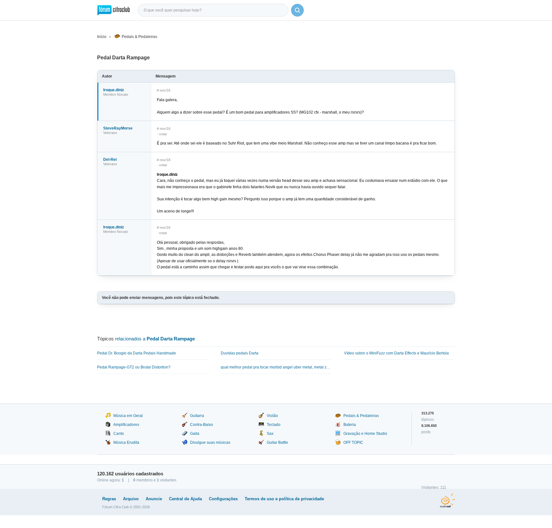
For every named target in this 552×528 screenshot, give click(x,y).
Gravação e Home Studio (365, 433)
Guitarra (197, 415)
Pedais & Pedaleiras (139, 36)
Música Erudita (126, 442)
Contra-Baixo (201, 424)
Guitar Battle (277, 442)
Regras (109, 498)
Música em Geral (128, 415)
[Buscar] (297, 10)
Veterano (110, 133)
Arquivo (131, 498)
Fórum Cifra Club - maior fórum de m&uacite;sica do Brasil (113, 10)
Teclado (273, 424)
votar (163, 134)
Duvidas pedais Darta (239, 353)
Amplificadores (126, 424)
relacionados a (155, 338)
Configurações (223, 498)
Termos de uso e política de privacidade (284, 498)
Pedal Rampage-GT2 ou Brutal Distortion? (134, 367)
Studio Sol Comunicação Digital (447, 501)
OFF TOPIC (353, 442)
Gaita (194, 433)
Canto (118, 433)
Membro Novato (115, 94)
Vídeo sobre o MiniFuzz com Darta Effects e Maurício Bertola (396, 353)
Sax (270, 433)
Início (101, 36)
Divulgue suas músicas (210, 442)
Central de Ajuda (185, 498)
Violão (272, 415)
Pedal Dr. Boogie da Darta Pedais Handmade (136, 353)
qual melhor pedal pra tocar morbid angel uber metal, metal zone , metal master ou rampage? (276, 367)
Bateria (349, 424)
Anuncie (154, 498)
